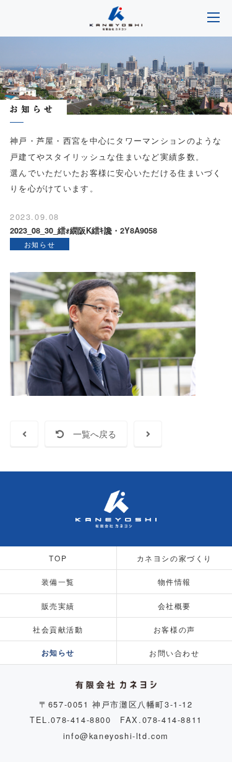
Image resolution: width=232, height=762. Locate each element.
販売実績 (58, 605)
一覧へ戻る (90, 433)
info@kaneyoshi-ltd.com (116, 736)
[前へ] (24, 434)
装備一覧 (58, 581)
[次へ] (148, 434)
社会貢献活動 (58, 629)
